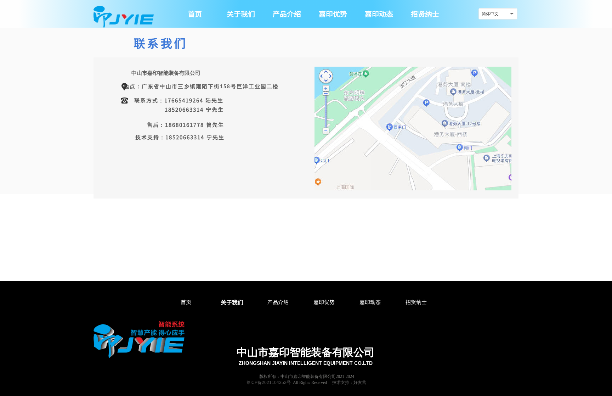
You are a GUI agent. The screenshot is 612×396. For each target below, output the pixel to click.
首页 (186, 302)
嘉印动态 (370, 302)
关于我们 (232, 302)
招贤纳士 (416, 302)
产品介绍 (278, 302)
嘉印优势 (324, 302)
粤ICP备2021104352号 (268, 382)
